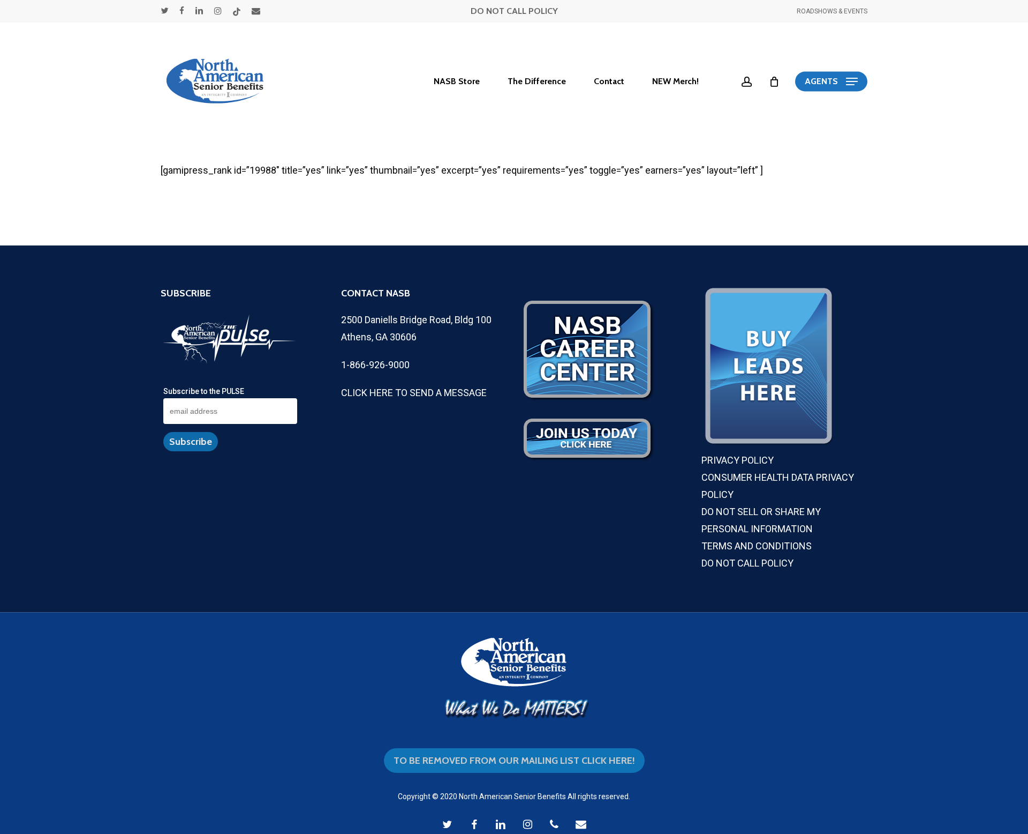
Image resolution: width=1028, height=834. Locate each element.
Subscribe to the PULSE (203, 391)
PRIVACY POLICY (737, 460)
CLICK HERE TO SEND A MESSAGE (414, 392)
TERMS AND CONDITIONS (756, 546)
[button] (831, 81)
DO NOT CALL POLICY (514, 11)
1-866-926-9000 (375, 364)
